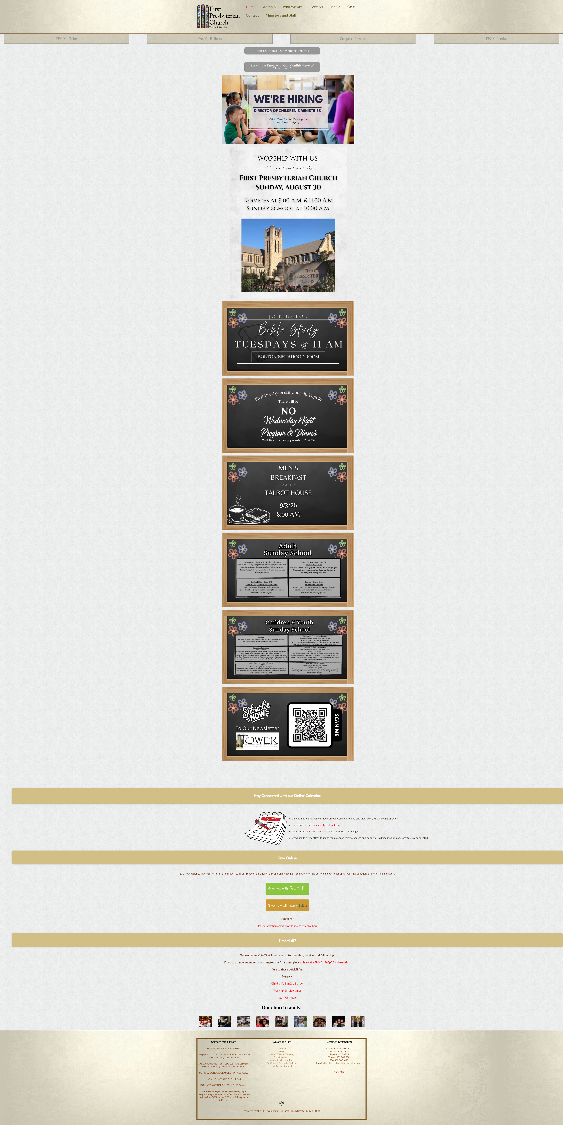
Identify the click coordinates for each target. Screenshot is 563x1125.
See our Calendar (317, 831)
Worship (269, 7)
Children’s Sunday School (287, 983)
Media (335, 7)
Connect (316, 7)
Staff (281, 1051)
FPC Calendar (496, 38)
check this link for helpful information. (326, 962)
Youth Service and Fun (281, 1060)
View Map (339, 1072)
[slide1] (321, 1021)
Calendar (281, 1048)
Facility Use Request (281, 1066)
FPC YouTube (66, 38)
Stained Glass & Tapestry (281, 1054)
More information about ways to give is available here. (287, 925)
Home (250, 7)
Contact (252, 15)
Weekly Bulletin (210, 38)
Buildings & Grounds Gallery (281, 1063)
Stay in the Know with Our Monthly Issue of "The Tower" (282, 67)
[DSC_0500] (340, 1021)
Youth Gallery (281, 1057)
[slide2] (302, 1021)
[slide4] (283, 1021)
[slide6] (226, 1021)
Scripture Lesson (353, 38)
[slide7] (206, 1021)
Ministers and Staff (281, 15)
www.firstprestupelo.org (327, 825)
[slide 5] (245, 1021)
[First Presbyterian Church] (218, 27)
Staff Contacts (287, 997)
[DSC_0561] (359, 1021)
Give (351, 7)
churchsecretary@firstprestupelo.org (343, 1063)
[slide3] (264, 1021)
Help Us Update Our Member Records (282, 51)
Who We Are (292, 7)
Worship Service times (287, 990)
